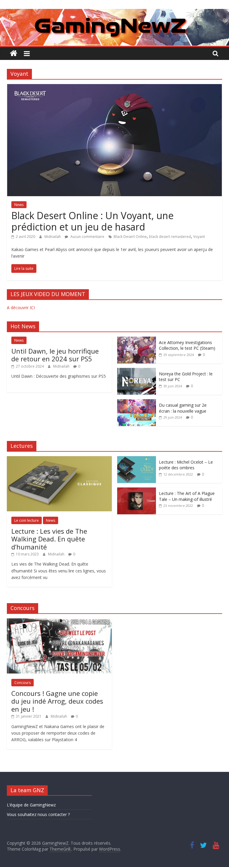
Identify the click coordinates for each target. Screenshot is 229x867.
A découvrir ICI (21, 307)
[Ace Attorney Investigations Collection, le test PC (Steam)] (136, 340)
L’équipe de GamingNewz (31, 805)
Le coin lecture (26, 520)
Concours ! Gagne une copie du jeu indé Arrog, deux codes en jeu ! (57, 701)
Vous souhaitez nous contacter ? (38, 814)
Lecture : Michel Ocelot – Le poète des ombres (186, 465)
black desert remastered (170, 236)
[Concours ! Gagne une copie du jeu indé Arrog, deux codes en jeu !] (59, 621)
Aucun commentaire (86, 236)
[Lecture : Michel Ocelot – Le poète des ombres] (136, 459)
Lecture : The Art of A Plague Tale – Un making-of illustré (187, 496)
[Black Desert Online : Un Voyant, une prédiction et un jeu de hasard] (114, 87)
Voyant (199, 236)
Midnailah (53, 236)
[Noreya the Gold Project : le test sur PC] (136, 371)
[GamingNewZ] (114, 12)
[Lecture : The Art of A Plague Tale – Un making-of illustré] (136, 490)
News (19, 204)
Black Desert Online (130, 236)
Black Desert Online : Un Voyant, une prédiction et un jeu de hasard (92, 221)
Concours (22, 682)
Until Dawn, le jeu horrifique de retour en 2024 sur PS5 (55, 354)
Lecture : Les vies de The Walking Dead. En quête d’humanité (49, 539)
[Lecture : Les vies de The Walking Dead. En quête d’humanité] (59, 459)
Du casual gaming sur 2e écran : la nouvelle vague (183, 408)
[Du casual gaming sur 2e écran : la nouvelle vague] (136, 402)
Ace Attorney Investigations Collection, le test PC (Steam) (187, 345)
